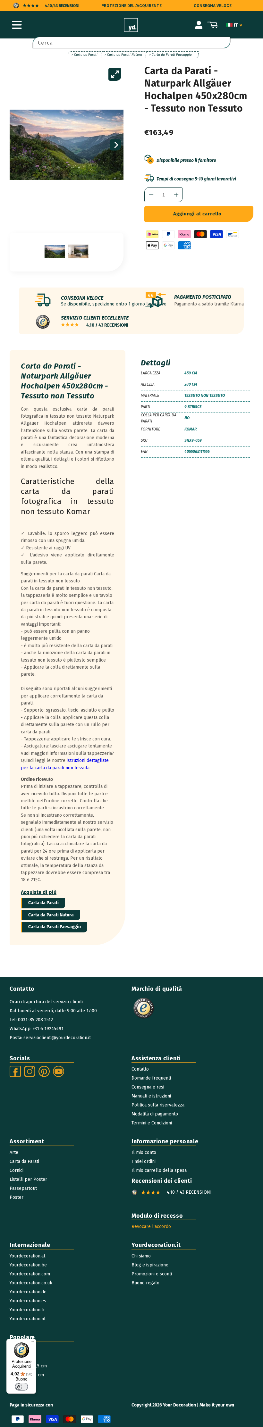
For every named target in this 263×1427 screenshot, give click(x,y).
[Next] (115, 145)
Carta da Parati (43, 902)
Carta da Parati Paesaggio (54, 927)
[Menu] (32, 1343)
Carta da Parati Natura (51, 915)
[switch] (21, 1386)
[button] (17, 25)
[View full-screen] (114, 74)
